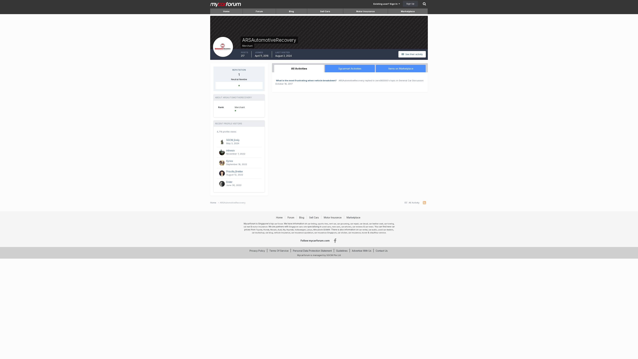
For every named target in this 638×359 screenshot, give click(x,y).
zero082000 (381, 80)
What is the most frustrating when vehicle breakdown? (306, 80)
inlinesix (230, 150)
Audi (280, 230)
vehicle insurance (282, 233)
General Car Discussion (411, 80)
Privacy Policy (257, 250)
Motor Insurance (365, 11)
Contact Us (382, 250)
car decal (364, 224)
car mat (247, 227)
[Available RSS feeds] (424, 202)
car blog (269, 233)
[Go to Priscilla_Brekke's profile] (222, 173)
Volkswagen (300, 230)
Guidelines (342, 250)
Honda (266, 230)
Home (226, 11)
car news (369, 227)
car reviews (357, 227)
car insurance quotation (302, 233)
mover (364, 233)
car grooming (343, 224)
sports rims (323, 224)
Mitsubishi (318, 230)
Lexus (309, 230)
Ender (229, 182)
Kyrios (229, 161)
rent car (332, 224)
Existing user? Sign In (386, 3)
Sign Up (410, 3)
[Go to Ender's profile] (222, 184)
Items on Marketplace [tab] (400, 68)
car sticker (342, 233)
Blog (291, 11)
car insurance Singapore (325, 233)
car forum (278, 224)
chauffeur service (378, 233)
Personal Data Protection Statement (312, 250)
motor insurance (259, 227)
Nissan (273, 230)
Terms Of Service (279, 250)
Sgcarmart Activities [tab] (349, 68)
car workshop (258, 233)
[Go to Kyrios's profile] (222, 163)
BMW (327, 230)
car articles (346, 227)
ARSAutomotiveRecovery (351, 80)
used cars (326, 227)
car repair (354, 224)
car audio (373, 230)
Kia (284, 230)
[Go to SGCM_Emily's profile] (222, 142)
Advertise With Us (361, 250)
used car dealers (385, 230)
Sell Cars (325, 11)
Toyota (259, 230)
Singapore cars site (298, 227)
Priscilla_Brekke (234, 171)
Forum (259, 11)
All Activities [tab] (299, 68)
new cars (336, 227)
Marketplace (408, 11)
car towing (389, 224)
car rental (363, 230)
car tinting (312, 224)
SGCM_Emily (233, 140)
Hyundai (290, 230)
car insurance (354, 233)
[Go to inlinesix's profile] (222, 152)
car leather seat (376, 224)
